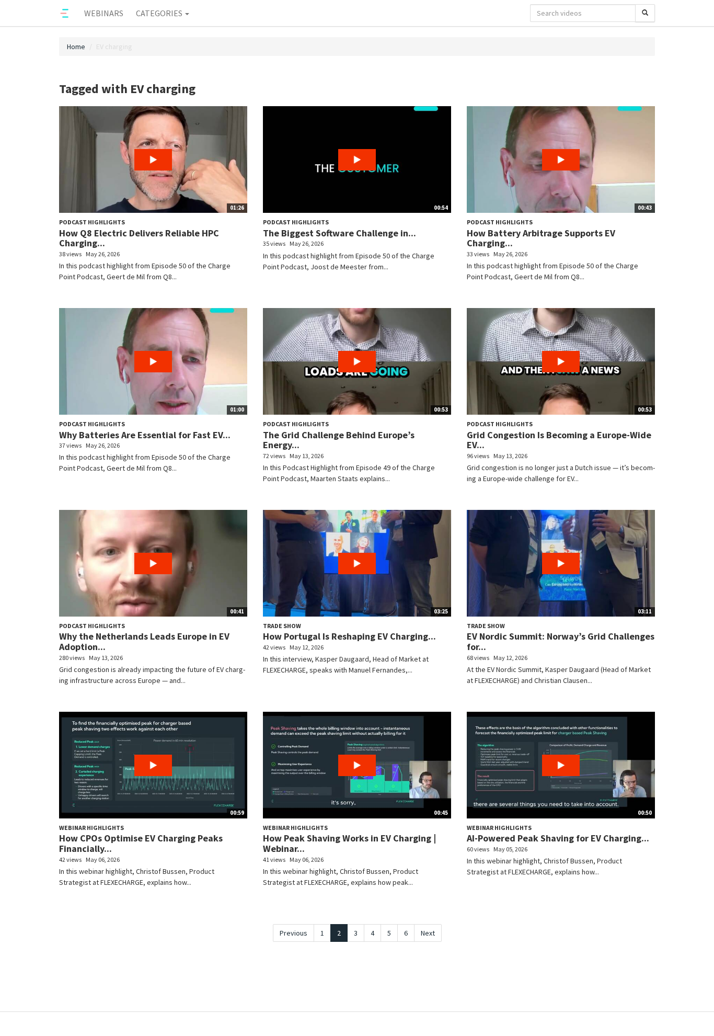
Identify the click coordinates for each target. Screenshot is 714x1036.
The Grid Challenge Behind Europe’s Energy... (338, 440)
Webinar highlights (91, 828)
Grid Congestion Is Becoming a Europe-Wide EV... (559, 440)
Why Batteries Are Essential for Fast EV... (145, 435)
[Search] (645, 13)
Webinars (103, 13)
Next (428, 933)
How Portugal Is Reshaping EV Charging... (349, 636)
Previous (293, 933)
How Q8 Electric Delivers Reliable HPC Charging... (139, 238)
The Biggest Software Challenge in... (339, 233)
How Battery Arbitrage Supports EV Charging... (541, 238)
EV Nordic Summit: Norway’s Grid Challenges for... (560, 641)
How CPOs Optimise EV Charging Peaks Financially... (141, 843)
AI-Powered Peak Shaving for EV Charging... (558, 838)
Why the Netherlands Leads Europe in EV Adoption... (144, 641)
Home (76, 46)
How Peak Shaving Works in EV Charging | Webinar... (349, 843)
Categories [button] (160, 13)
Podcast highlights (92, 222)
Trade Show (282, 626)
